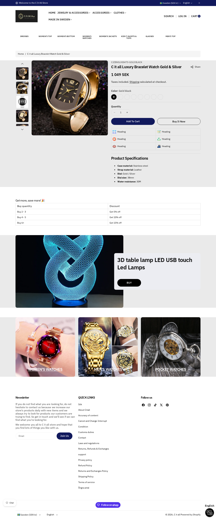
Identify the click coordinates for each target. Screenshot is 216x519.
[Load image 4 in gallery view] (22, 116)
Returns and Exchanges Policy (93, 471)
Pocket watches (170, 369)
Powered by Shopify (191, 514)
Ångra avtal (83, 487)
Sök (80, 404)
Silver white (160, 97)
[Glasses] (150, 30)
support (82, 454)
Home (21, 53)
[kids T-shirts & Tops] (129, 30)
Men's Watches (108, 369)
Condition (83, 426)
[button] (168, 16)
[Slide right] (22, 129)
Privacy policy (85, 460)
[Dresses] (24, 30)
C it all (177, 514)
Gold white (133, 97)
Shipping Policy (86, 476)
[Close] (199, 3)
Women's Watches (45, 369)
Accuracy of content (88, 415)
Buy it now (178, 121)
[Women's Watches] (87, 30)
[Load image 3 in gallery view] (22, 102)
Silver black (153, 97)
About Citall (84, 409)
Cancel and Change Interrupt (92, 421)
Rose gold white (147, 97)
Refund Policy (85, 465)
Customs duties (86, 432)
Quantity (116, 106)
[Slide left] (22, 63)
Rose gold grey (140, 97)
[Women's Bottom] (66, 30)
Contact (82, 437)
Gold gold (120, 97)
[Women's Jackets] (108, 30)
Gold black (114, 97)
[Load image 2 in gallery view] (22, 87)
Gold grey (127, 97)
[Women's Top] (45, 30)
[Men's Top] (171, 30)
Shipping (134, 81)
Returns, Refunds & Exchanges (93, 448)
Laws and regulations (88, 443)
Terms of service (86, 482)
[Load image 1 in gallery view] (22, 73)
